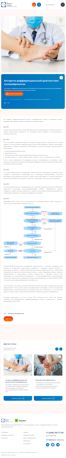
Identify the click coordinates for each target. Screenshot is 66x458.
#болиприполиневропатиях (16, 314)
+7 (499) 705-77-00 (54, 432)
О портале (4, 438)
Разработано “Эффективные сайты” (28, 452)
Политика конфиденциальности (9, 452)
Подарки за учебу (28, 435)
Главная (5, 99)
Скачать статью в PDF (15, 93)
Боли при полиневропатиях (15, 99)
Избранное (26, 441)
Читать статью (16, 398)
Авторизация (50, 5)
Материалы (4, 432)
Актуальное (27, 444)
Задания (25, 432)
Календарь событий (7, 435)
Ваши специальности (29, 438)
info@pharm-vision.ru (55, 440)
